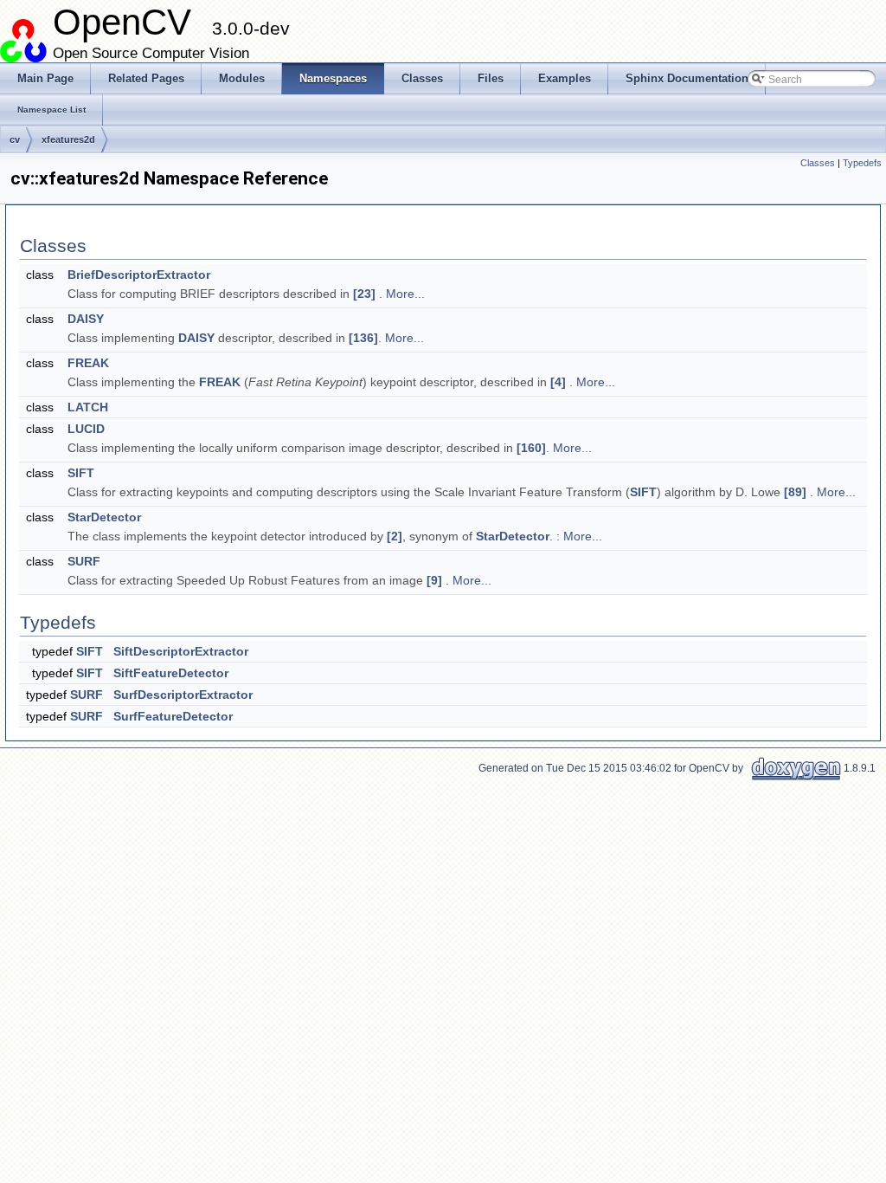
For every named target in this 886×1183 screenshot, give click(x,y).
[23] (364, 294)
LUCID (86, 429)
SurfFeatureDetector (173, 716)
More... (405, 294)
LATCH (87, 407)
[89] (795, 492)
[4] (558, 382)
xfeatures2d (68, 139)
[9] (434, 580)
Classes (817, 163)
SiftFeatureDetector (170, 673)
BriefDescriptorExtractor (138, 274)
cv (15, 139)
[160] (531, 448)
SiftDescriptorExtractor (180, 651)
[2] (394, 536)
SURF (83, 561)
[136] (363, 338)
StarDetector (104, 517)
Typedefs (862, 163)
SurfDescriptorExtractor (183, 694)
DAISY (85, 319)
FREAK (88, 363)
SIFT (80, 473)
